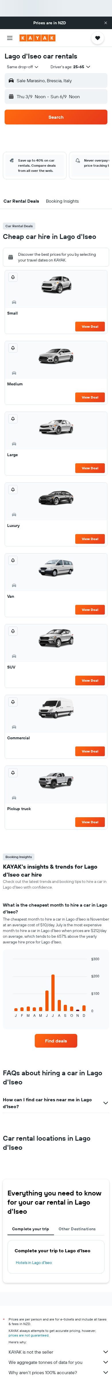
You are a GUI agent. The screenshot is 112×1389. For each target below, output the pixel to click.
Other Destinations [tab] (77, 1228)
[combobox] (23, 67)
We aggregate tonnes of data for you (45, 1362)
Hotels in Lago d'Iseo (34, 1262)
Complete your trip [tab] (30, 1228)
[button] (105, 23)
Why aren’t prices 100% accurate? (43, 1372)
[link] (56, 1041)
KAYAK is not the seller (31, 1352)
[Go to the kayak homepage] (37, 38)
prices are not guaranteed (29, 1335)
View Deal (90, 326)
